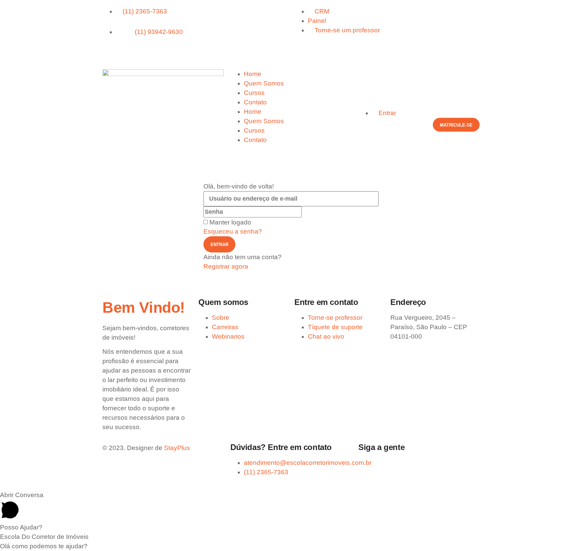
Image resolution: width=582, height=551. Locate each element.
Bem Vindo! (143, 307)
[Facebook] (110, 51)
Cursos (254, 92)
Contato (255, 102)
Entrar (219, 244)
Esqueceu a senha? (232, 231)
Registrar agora (225, 266)
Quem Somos (264, 83)
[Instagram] (129, 51)
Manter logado (230, 222)
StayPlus (177, 447)
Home (252, 73)
